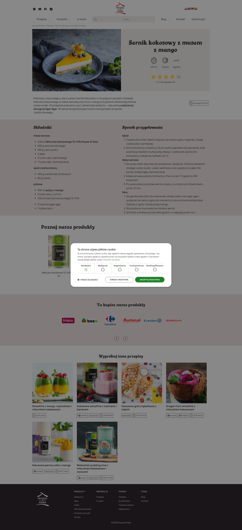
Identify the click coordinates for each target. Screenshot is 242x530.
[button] (88, 280)
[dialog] (121, 265)
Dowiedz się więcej (111, 259)
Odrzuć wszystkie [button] (119, 279)
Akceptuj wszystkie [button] (150, 279)
